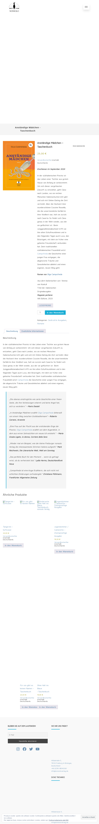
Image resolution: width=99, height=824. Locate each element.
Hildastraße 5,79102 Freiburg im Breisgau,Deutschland (61, 763)
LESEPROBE (45, 305)
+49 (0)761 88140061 (59, 768)
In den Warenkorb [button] (13, 545)
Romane (40, 323)
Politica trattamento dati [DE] (58, 820)
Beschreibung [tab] (12, 331)
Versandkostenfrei (44, 160)
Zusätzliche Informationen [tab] (32, 331)
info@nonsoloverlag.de (59, 771)
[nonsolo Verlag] (14, 13)
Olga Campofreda (54, 274)
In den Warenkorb (55, 312)
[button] (30, 145)
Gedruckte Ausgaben (57, 320)
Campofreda (42, 254)
